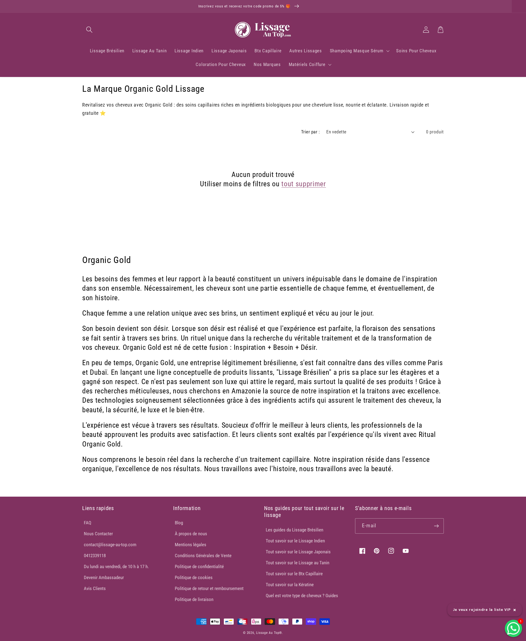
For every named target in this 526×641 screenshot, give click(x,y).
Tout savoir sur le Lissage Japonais (298, 551)
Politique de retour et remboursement (209, 588)
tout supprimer (303, 184)
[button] (89, 29)
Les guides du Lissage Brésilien (294, 530)
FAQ (87, 522)
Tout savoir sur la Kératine (290, 584)
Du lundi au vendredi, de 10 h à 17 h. (116, 566)
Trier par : (310, 132)
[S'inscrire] (436, 526)
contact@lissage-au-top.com (110, 544)
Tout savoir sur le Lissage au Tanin (297, 562)
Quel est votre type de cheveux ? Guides (302, 595)
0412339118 (95, 555)
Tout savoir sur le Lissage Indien (295, 540)
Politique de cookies (194, 577)
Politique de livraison (194, 599)
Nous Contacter (98, 533)
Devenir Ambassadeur (104, 577)
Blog (179, 522)
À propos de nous (191, 533)
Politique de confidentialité (199, 566)
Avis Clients (95, 588)
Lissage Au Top (267, 633)
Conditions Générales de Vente (203, 555)
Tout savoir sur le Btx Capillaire (294, 573)
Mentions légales (190, 544)
